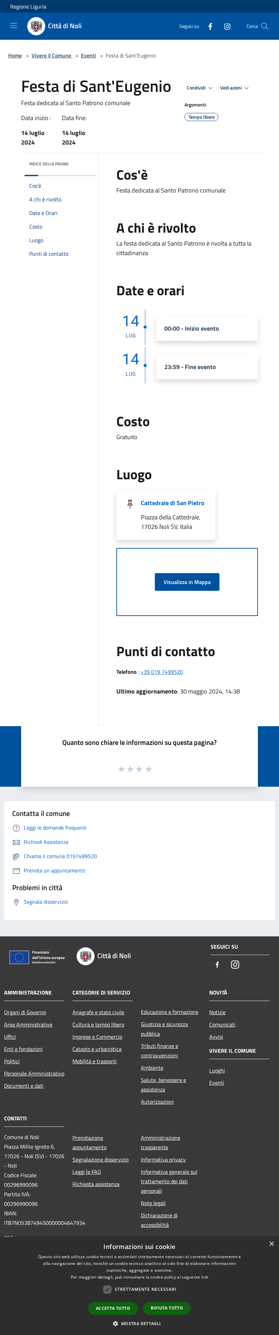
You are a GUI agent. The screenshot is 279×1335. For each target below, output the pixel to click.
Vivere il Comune (52, 55)
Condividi (197, 87)
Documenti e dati (24, 1086)
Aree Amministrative (28, 1024)
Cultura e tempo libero (98, 1024)
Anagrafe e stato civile (98, 1012)
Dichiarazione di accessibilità (159, 1220)
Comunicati (222, 1024)
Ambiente (152, 1068)
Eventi (88, 55)
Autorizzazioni (157, 1102)
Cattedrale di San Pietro (172, 502)
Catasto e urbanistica (96, 1049)
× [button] (271, 1244)
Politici (12, 1061)
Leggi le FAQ (86, 1172)
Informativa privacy (163, 1159)
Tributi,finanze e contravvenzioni (159, 1050)
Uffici (10, 1037)
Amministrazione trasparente (160, 1142)
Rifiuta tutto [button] (167, 1308)
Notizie (217, 1012)
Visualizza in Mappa (187, 582)
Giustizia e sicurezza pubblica (164, 1029)
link (204, 1277)
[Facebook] (207, 26)
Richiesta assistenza (95, 1184)
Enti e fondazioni (23, 1049)
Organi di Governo (25, 1012)
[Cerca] (265, 26)
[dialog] (139, 1286)
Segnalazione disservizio (100, 1159)
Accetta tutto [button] (113, 1308)
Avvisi (216, 1037)
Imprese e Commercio (97, 1037)
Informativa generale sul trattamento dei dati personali (169, 1181)
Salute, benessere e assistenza (163, 1085)
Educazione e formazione (169, 1012)
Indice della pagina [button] (48, 164)
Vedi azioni (231, 87)
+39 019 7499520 (162, 672)
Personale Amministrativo (34, 1073)
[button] (139, 1323)
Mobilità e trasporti (94, 1061)
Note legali (153, 1203)
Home (15, 55)
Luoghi (217, 1070)
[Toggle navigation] (14, 25)
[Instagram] (224, 26)
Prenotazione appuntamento (89, 1142)
